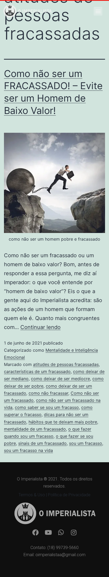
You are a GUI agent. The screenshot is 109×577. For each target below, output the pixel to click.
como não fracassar (48, 393)
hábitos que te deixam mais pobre (63, 422)
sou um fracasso (85, 443)
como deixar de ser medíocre (60, 378)
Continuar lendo (40, 327)
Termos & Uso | (33, 494)
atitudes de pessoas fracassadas (66, 364)
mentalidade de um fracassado (35, 429)
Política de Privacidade (69, 494)
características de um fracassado (37, 371)
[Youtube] (48, 532)
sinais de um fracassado (42, 443)
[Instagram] (73, 532)
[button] (98, 11)
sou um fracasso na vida (28, 450)
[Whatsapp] (60, 532)
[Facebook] (35, 532)
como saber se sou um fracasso (47, 407)
